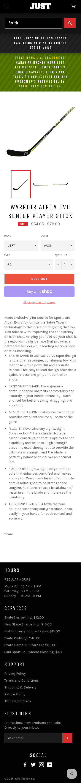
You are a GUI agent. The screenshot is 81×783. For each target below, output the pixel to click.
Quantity (61, 254)
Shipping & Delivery (20, 687)
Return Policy (14, 694)
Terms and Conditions (21, 680)
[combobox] (33, 23)
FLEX (7, 254)
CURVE (45, 235)
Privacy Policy (14, 673)
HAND (7, 235)
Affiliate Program (17, 701)
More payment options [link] (39, 302)
